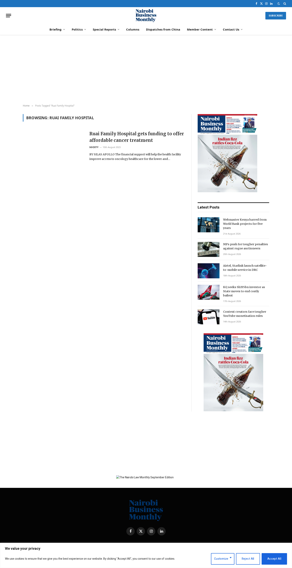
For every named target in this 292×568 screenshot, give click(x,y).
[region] (146, 555)
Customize (221, 559)
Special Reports (104, 29)
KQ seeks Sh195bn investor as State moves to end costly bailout (244, 291)
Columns (132, 29)
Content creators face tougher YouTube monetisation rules (244, 314)
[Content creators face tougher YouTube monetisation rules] (208, 316)
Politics (77, 29)
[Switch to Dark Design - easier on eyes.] (279, 3)
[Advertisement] (146, 69)
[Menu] (8, 15)
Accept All (274, 559)
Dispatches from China (163, 29)
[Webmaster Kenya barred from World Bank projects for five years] (208, 224)
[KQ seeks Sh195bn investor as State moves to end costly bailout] (208, 292)
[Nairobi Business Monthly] (146, 15)
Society (94, 147)
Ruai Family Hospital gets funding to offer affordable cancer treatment (136, 137)
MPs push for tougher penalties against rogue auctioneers (245, 246)
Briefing (55, 29)
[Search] (284, 3)
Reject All (248, 559)
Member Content (200, 29)
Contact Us (231, 29)
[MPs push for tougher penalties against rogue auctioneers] (208, 249)
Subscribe (276, 15)
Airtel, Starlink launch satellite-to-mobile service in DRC (245, 268)
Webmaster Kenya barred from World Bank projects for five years (245, 224)
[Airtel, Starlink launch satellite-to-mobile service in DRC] (208, 270)
